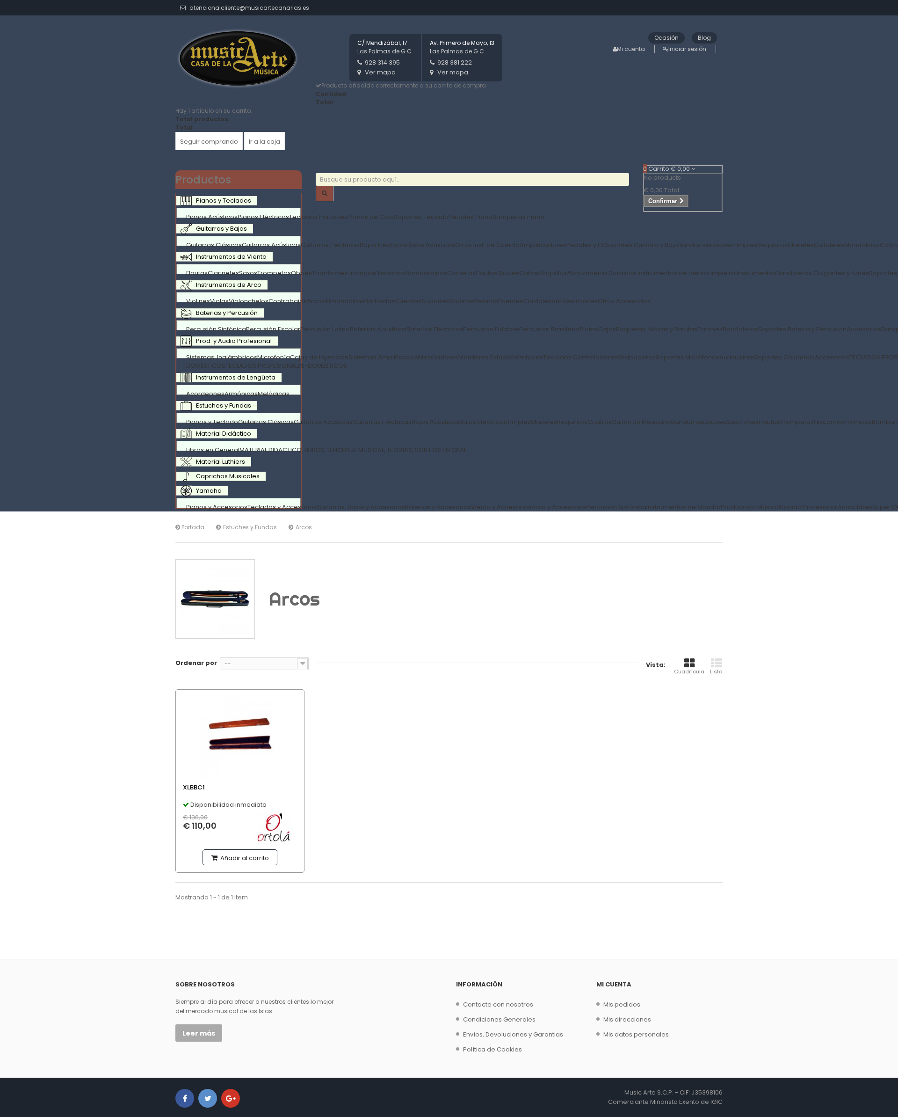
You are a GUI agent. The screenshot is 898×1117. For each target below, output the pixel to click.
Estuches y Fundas (250, 527)
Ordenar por (196, 662)
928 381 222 (454, 62)
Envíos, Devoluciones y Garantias (513, 1034)
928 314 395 (382, 62)
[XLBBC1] (240, 737)
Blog (704, 38)
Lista (716, 671)
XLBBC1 (194, 787)
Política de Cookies (492, 1049)
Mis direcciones (627, 1019)
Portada (192, 527)
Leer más (198, 1033)
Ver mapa (380, 72)
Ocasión (666, 38)
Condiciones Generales (499, 1019)
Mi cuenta (631, 49)
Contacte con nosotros (498, 1004)
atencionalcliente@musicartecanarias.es (249, 8)
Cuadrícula (689, 671)
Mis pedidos (621, 1004)
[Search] (324, 193)
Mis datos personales (636, 1034)
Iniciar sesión (687, 49)
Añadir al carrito (244, 858)
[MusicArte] (238, 59)
